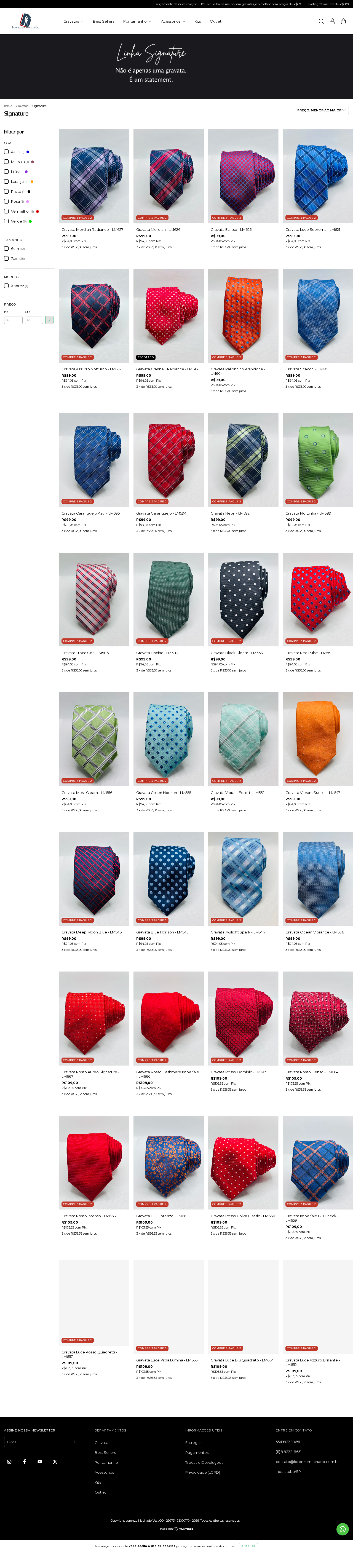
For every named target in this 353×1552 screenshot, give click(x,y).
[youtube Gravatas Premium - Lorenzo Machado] (40, 1461)
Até (27, 312)
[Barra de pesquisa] (321, 22)
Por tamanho (135, 21)
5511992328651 (288, 1441)
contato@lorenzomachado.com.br (307, 1461)
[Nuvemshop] (176, 1529)
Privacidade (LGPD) (202, 1472)
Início (8, 106)
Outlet (215, 21)
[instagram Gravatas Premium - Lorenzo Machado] (9, 1461)
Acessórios (171, 21)
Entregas (193, 1442)
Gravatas (71, 21)
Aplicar (49, 320)
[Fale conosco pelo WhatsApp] (342, 1529)
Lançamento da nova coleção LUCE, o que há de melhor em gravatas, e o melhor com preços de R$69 (138, 4)
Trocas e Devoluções (204, 1462)
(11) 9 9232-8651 (288, 1451)
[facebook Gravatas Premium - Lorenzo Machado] (24, 1461)
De (6, 312)
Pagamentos (196, 1452)
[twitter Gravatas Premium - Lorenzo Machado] (55, 1461)
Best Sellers (103, 21)
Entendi (248, 1546)
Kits (197, 21)
